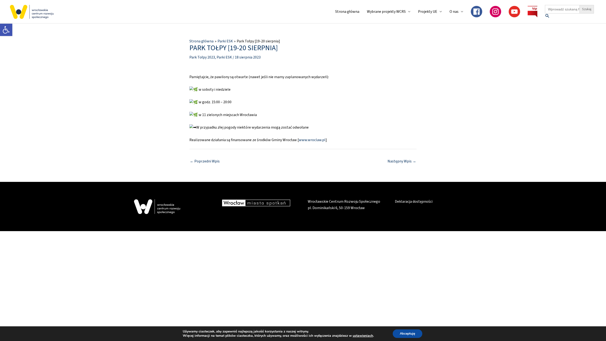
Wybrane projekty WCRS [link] (386, 11)
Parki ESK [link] (224, 57)
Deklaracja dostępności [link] (413, 201)
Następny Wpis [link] (402, 161)
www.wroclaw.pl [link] (312, 140)
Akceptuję (407, 333)
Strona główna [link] (347, 11)
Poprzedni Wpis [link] (205, 161)
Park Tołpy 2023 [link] (202, 57)
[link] (6, 30)
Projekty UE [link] (427, 11)
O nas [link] (454, 11)
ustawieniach (363, 336)
